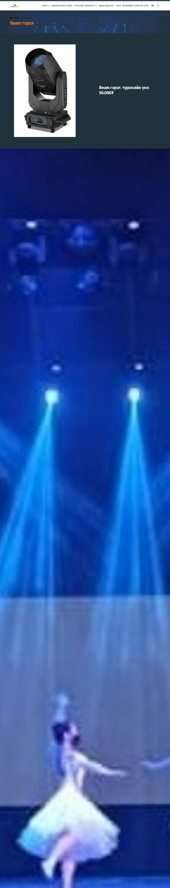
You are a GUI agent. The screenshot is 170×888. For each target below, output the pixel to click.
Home (16, 18)
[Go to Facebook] (152, 6)
